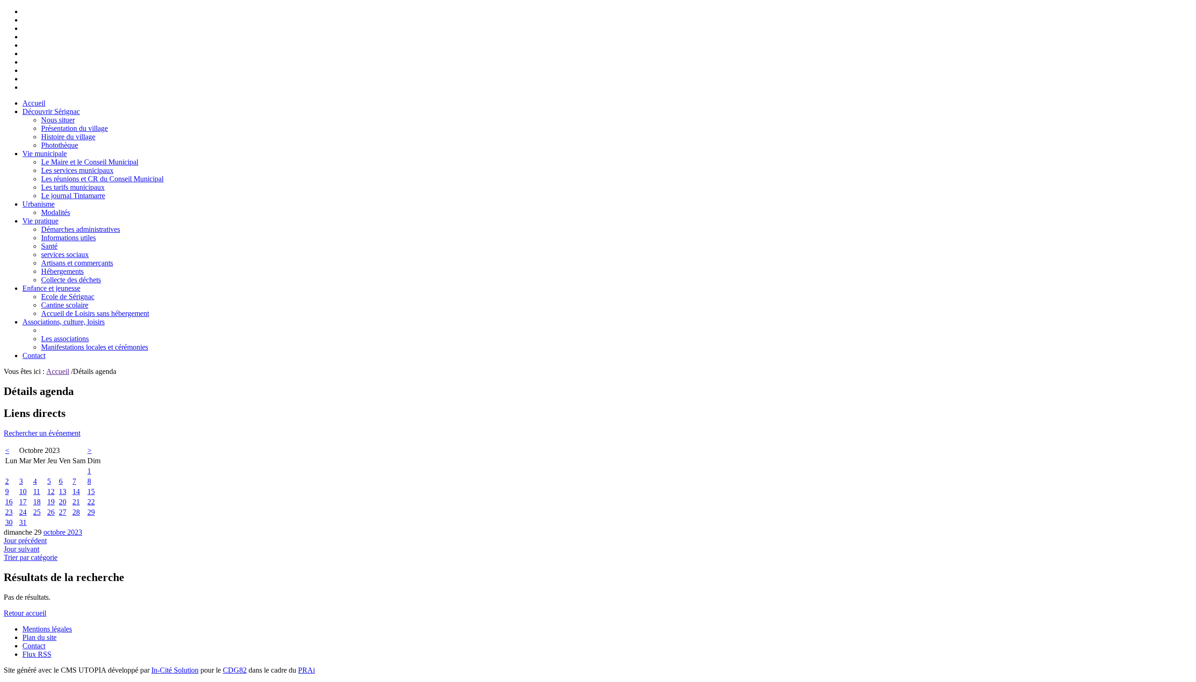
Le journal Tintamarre (73, 196)
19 (51, 502)
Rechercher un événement (42, 433)
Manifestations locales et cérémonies (94, 347)
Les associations (65, 339)
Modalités (55, 212)
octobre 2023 (62, 532)
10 (23, 491)
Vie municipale (44, 154)
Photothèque (59, 145)
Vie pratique (40, 221)
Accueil (33, 103)
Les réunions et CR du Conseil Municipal (102, 179)
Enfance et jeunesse (51, 288)
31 (23, 522)
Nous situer (58, 120)
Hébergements (62, 271)
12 (51, 491)
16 (9, 502)
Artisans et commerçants (77, 263)
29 (91, 512)
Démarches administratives (80, 229)
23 (9, 512)
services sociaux (65, 254)
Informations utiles (68, 238)
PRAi (306, 670)
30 (9, 522)
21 (76, 502)
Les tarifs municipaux (73, 187)
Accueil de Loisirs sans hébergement (95, 313)
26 (51, 512)
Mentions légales (47, 629)
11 (36, 491)
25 (37, 512)
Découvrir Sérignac (51, 111)
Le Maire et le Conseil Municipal (89, 162)
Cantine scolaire (64, 305)
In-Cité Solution (175, 670)
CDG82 (235, 670)
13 (62, 491)
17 (23, 502)
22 (91, 502)
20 (62, 502)
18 (37, 502)
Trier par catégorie (30, 557)
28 (76, 512)
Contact (33, 355)
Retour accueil (25, 613)
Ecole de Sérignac (67, 297)
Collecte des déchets (71, 280)
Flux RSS (36, 654)
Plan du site (39, 637)
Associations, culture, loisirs (63, 322)
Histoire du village (68, 137)
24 (23, 512)
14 (76, 491)
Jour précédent (25, 541)
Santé (49, 246)
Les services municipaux (77, 170)
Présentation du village (74, 128)
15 (91, 491)
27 (62, 512)
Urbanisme (38, 204)
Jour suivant (21, 549)
